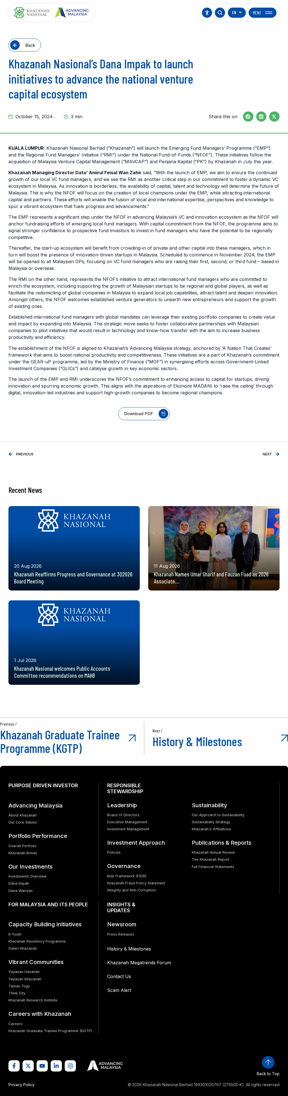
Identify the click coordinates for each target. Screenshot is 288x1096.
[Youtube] (42, 1066)
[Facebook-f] (14, 1066)
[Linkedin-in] (56, 1066)
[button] (248, 116)
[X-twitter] (28, 1066)
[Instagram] (70, 1066)
